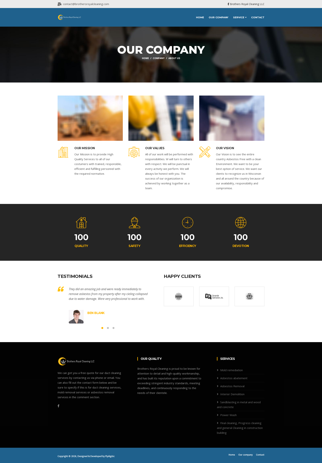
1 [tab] (102, 328)
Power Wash (228, 415)
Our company (218, 17)
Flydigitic (110, 456)
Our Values (154, 148)
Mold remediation (231, 370)
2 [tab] (108, 328)
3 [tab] (113, 328)
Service (239, 17)
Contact (257, 17)
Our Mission (84, 148)
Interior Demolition (232, 394)
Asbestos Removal (232, 386)
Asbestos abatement (233, 378)
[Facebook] (58, 405)
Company (159, 58)
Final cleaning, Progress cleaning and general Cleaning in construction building (240, 428)
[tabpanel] (108, 305)
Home (200, 17)
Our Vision (225, 148)
